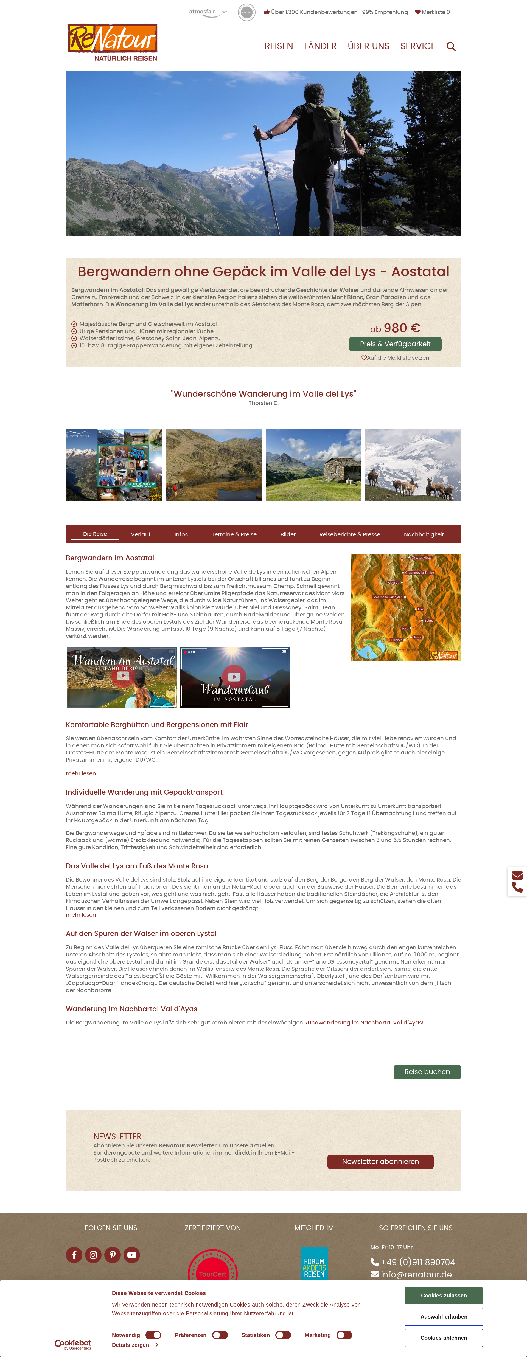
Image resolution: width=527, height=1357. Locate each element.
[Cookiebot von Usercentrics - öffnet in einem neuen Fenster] (73, 1344)
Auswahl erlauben (444, 1317)
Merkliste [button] (435, 12)
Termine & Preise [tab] (234, 534)
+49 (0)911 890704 (418, 1263)
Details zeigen (130, 1345)
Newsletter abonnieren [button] (380, 1161)
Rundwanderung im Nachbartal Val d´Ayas (363, 1023)
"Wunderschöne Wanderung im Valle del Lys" (263, 394)
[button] (114, 464)
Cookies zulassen (444, 1296)
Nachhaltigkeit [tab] (424, 534)
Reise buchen (427, 1072)
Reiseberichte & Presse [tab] (349, 534)
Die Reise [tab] (95, 534)
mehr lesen (81, 773)
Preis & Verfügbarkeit (395, 344)
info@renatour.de (416, 1275)
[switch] (220, 1335)
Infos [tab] (181, 534)
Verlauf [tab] (141, 534)
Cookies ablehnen (444, 1338)
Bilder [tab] (288, 534)
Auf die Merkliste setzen (398, 358)
